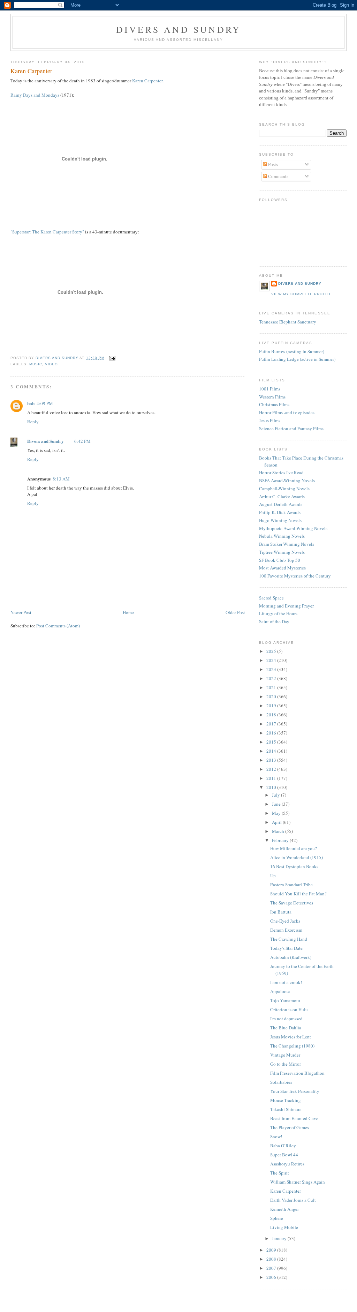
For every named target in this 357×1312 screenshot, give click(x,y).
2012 (271, 769)
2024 (271, 660)
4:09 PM (45, 403)
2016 (271, 733)
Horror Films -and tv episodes (286, 412)
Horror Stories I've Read (281, 472)
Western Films (272, 397)
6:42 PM (82, 441)
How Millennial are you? (293, 848)
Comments (277, 176)
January (280, 1238)
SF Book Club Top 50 (279, 560)
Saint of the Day (274, 621)
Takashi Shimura (286, 1109)
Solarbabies (281, 1082)
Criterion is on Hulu (289, 1009)
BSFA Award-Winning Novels (287, 480)
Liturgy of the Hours (278, 613)
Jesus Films (269, 420)
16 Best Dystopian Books (294, 866)
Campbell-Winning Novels (284, 488)
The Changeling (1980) (292, 1046)
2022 (271, 678)
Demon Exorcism (286, 930)
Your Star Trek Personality (294, 1091)
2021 (271, 687)
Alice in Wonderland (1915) (296, 857)
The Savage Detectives (291, 903)
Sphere (276, 1218)
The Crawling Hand (288, 939)
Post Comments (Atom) (58, 626)
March (278, 831)
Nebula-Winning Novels (282, 536)
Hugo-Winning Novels (280, 520)
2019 (271, 705)
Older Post (235, 612)
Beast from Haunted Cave (294, 1118)
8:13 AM (61, 479)
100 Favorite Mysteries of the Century (295, 576)
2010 (271, 787)
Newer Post (20, 612)
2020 (271, 696)
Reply (33, 421)
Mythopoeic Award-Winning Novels (293, 528)
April (277, 822)
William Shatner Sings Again (297, 1182)
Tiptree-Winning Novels (282, 552)
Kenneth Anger (284, 1209)
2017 (271, 724)
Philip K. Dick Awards (280, 512)
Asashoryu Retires (287, 1164)
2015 (271, 742)
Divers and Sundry (178, 29)
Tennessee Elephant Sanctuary (287, 322)
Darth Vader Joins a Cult (293, 1200)
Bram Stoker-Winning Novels (286, 544)
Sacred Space (271, 598)
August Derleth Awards (280, 504)
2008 (271, 1259)
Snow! (276, 1136)
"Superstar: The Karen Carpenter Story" (47, 232)
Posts (272, 164)
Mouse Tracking (285, 1100)
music (35, 364)
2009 (271, 1250)
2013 (271, 760)
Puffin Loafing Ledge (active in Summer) (297, 359)
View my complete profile (301, 294)
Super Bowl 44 (284, 1154)
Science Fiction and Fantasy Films (291, 428)
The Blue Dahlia (285, 1027)
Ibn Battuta (280, 912)
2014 (271, 751)
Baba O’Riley (283, 1145)
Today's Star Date (286, 948)
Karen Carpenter (147, 80)
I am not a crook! (286, 982)
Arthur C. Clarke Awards (282, 496)
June (277, 804)
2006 (271, 1277)
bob (31, 403)
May (277, 813)
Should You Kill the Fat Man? (298, 893)
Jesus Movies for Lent (290, 1037)
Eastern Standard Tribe (291, 884)
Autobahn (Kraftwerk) (290, 957)
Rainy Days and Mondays (34, 95)
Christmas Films (274, 404)
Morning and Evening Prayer (286, 606)
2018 (271, 714)
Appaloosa (280, 991)
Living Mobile (284, 1227)
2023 (271, 669)
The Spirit (279, 1173)
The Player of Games (289, 1127)
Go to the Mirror (285, 1064)
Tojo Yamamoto (285, 1000)
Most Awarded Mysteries (282, 568)
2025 (271, 651)
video (51, 364)
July (276, 795)
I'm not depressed (286, 1018)
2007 (271, 1268)
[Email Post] (112, 358)
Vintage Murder (285, 1055)
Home (128, 612)
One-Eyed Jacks (285, 921)
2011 (271, 778)
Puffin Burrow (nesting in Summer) (291, 351)
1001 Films (269, 389)
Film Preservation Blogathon (297, 1073)
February (281, 840)
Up (273, 875)
